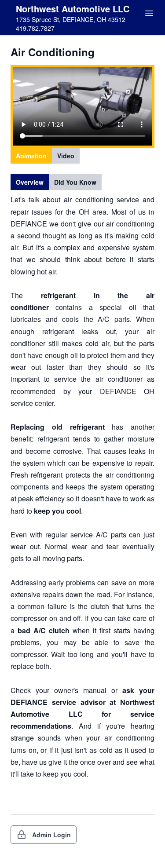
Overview (30, 182)
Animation (31, 155)
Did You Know (75, 182)
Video (65, 155)
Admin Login (51, 834)
